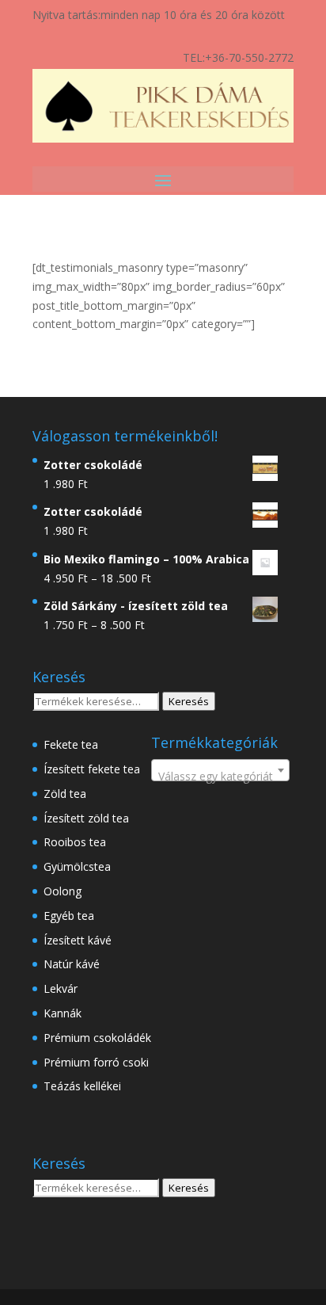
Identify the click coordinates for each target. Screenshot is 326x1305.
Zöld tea (65, 793)
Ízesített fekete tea (92, 769)
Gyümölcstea (77, 866)
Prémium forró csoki (96, 1062)
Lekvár (61, 988)
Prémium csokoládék (97, 1037)
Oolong (63, 891)
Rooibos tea (75, 841)
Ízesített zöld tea (86, 818)
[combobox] (220, 770)
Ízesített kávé (78, 940)
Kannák (63, 1013)
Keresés (189, 701)
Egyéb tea (69, 915)
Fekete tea (71, 744)
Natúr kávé (72, 963)
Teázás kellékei (82, 1085)
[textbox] (220, 776)
